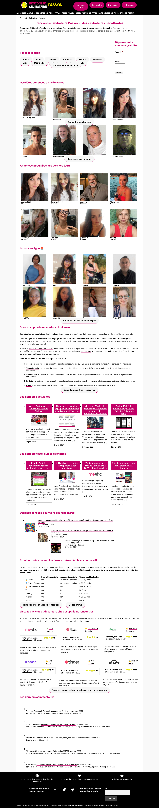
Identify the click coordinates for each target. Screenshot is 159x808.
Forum (131, 13)
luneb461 (25, 238)
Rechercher (97, 5)
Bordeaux (67, 59)
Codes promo (75, 605)
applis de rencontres (64, 334)
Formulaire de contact (91, 805)
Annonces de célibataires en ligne (79, 320)
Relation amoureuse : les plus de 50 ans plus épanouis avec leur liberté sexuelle (82, 531)
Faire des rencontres (109, 13)
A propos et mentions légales (108, 805)
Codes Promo (82, 13)
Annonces (21, 13)
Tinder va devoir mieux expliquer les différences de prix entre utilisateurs (67, 408)
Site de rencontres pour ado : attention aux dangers (123, 465)
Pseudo (119, 52)
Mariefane (114, 202)
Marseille (52, 59)
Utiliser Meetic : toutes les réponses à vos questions (67, 465)
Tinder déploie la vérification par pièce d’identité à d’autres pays (123, 410)
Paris (38, 59)
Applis (57, 13)
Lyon (25, 63)
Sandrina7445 (57, 202)
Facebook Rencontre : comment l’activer (51, 711)
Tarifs (71, 13)
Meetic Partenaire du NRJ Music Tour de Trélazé (38, 408)
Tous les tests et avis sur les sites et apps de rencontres (79, 690)
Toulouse (97, 59)
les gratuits (86, 351)
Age (117, 61)
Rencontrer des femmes (79, 122)
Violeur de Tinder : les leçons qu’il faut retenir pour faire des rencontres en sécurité (95, 410)
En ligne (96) (80, 6)
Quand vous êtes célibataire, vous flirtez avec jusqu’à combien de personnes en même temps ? (75, 521)
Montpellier (39, 63)
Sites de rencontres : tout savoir (79, 390)
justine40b (85, 238)
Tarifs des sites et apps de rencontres (41, 605)
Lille (82, 63)
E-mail (107, 788)
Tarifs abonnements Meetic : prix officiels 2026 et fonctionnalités (95, 465)
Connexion (113, 5)
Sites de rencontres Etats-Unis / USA (51, 751)
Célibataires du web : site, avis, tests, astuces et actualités (61, 738)
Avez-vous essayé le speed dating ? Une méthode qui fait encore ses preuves (89, 542)
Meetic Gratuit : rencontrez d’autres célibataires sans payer (38, 465)
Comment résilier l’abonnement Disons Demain (57, 764)
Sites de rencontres (44, 13)
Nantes (82, 59)
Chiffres (93, 13)
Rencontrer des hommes (79, 159)
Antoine (83, 202)
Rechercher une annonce (65, 65)
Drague (123, 13)
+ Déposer (129, 5)
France (26, 59)
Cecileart (54, 238)
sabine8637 (26, 202)
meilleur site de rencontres (41, 348)
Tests (64, 13)
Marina (113, 238)
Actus (30, 13)
